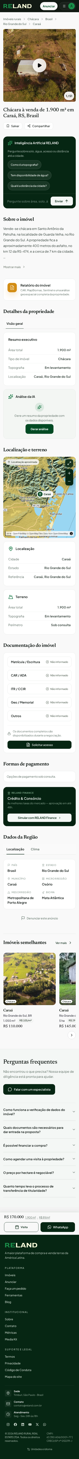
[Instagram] (8, 1424)
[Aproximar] (69, 473)
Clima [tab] (35, 849)
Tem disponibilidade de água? (29, 175)
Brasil (48, 19)
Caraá (37, 24)
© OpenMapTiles (35, 533)
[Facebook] (15, 1424)
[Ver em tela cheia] (69, 463)
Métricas (11, 1332)
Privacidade (13, 1363)
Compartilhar (41, 126)
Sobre (9, 1319)
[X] (37, 1424)
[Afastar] (69, 481)
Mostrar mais (12, 267)
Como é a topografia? (24, 164)
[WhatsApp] (44, 1424)
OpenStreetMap (60, 533)
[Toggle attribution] (71, 533)
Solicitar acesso (42, 745)
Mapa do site (13, 1376)
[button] (39, 65)
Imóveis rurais (12, 19)
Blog (8, 1302)
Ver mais (61, 943)
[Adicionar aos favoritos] (50, 957)
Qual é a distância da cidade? (29, 185)
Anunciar (49, 6)
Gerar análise (39, 429)
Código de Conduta (18, 1370)
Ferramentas (13, 1295)
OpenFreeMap (20, 533)
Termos (10, 1356)
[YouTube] (30, 1424)
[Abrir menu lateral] (67, 6)
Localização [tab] (15, 849)
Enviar (59, 201)
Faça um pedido (15, 1288)
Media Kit (11, 1339)
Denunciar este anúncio (42, 918)
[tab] (14, 323)
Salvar (15, 126)
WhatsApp (60, 1227)
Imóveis (10, 1275)
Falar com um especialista (32, 1089)
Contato (10, 1326)
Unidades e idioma (41, 1449)
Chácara (33, 19)
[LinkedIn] (22, 1424)
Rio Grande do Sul (14, 24)
